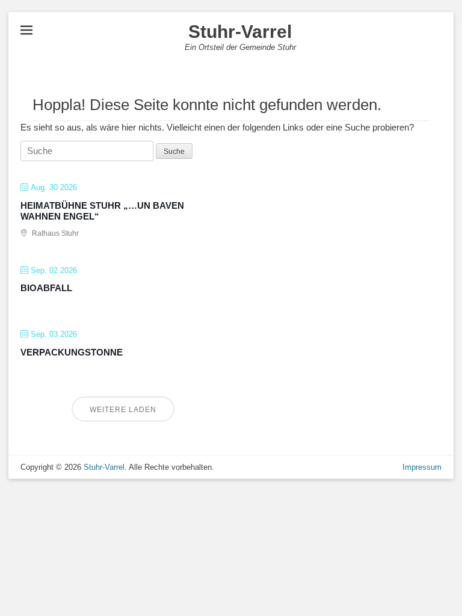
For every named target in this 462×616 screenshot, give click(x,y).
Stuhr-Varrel (240, 32)
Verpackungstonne (71, 352)
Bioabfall (46, 288)
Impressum (422, 467)
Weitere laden (123, 409)
